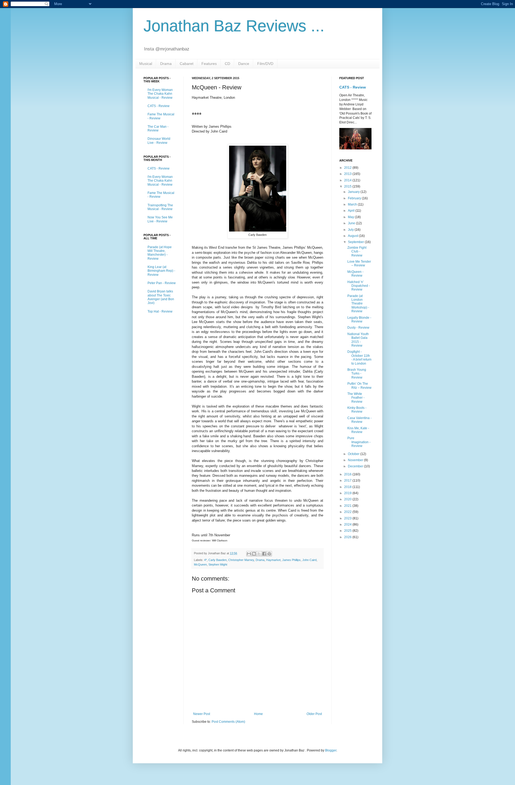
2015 (348, 186)
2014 (348, 180)
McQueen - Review (355, 273)
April (351, 210)
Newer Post (201, 714)
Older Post (314, 714)
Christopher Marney (241, 560)
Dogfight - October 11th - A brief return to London (359, 357)
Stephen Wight (217, 564)
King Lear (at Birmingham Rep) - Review (161, 271)
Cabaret (186, 63)
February (355, 198)
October (354, 454)
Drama (166, 63)
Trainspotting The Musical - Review (160, 207)
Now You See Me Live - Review (160, 219)
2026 (348, 537)
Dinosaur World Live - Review (159, 140)
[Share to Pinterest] (269, 553)
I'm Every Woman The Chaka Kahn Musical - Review (160, 94)
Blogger (330, 750)
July (351, 230)
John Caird (309, 560)
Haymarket (273, 560)
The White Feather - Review (356, 397)
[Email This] (249, 553)
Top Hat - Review (160, 311)
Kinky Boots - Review (356, 409)
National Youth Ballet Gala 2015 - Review (358, 339)
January (354, 192)
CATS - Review (159, 106)
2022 (348, 512)
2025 (348, 531)
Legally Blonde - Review (359, 319)
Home (258, 714)
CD (227, 63)
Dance (243, 63)
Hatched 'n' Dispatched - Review (358, 286)
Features (209, 63)
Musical (145, 63)
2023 (348, 518)
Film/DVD (265, 63)
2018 (348, 487)
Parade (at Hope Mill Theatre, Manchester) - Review (160, 253)
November (356, 460)
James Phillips (291, 560)
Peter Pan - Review (162, 283)
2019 (348, 493)
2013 (348, 174)
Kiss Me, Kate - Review (358, 430)
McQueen (200, 564)
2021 (348, 506)
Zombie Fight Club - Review (356, 251)
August (353, 236)
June (352, 223)
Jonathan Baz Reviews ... (234, 26)
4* (205, 560)
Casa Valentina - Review (359, 420)
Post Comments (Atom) (228, 722)
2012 (348, 168)
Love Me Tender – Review (359, 263)
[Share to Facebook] (264, 553)
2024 (348, 524)
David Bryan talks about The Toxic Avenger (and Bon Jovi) (161, 297)
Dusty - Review (358, 327)
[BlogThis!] (254, 553)
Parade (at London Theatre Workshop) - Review (358, 303)
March (353, 204)
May (351, 217)
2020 (348, 499)
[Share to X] (259, 553)
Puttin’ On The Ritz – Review (359, 385)
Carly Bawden (217, 560)
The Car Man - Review (158, 128)
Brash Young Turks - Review (356, 373)
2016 (348, 474)
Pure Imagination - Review (358, 442)
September (356, 242)
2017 (348, 480)
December (356, 466)
